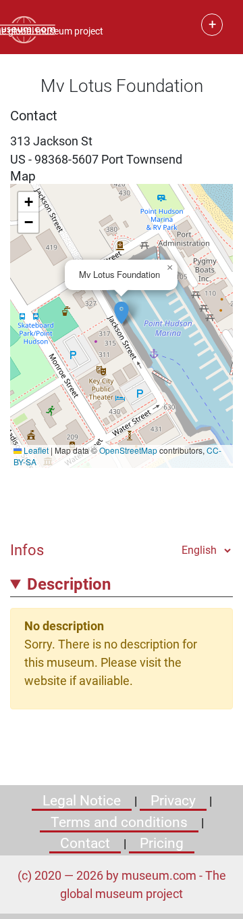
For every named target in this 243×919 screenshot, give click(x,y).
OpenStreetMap (128, 450)
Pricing (162, 843)
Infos (27, 550)
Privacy (173, 801)
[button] (121, 305)
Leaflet (35, 450)
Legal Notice (82, 801)
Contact (85, 843)
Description (69, 584)
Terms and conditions (119, 822)
